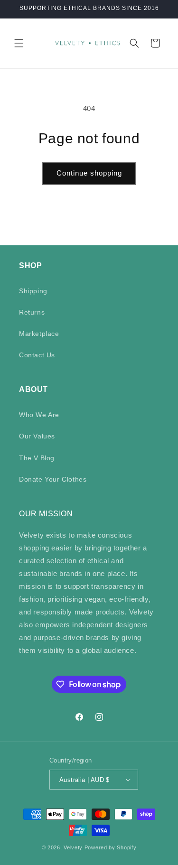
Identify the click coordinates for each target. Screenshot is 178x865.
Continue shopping (89, 173)
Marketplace (39, 333)
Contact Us (37, 355)
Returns (32, 312)
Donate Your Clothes (52, 479)
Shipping (33, 291)
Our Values (37, 436)
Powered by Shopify (110, 847)
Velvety (73, 847)
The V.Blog (37, 458)
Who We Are (39, 415)
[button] (19, 43)
